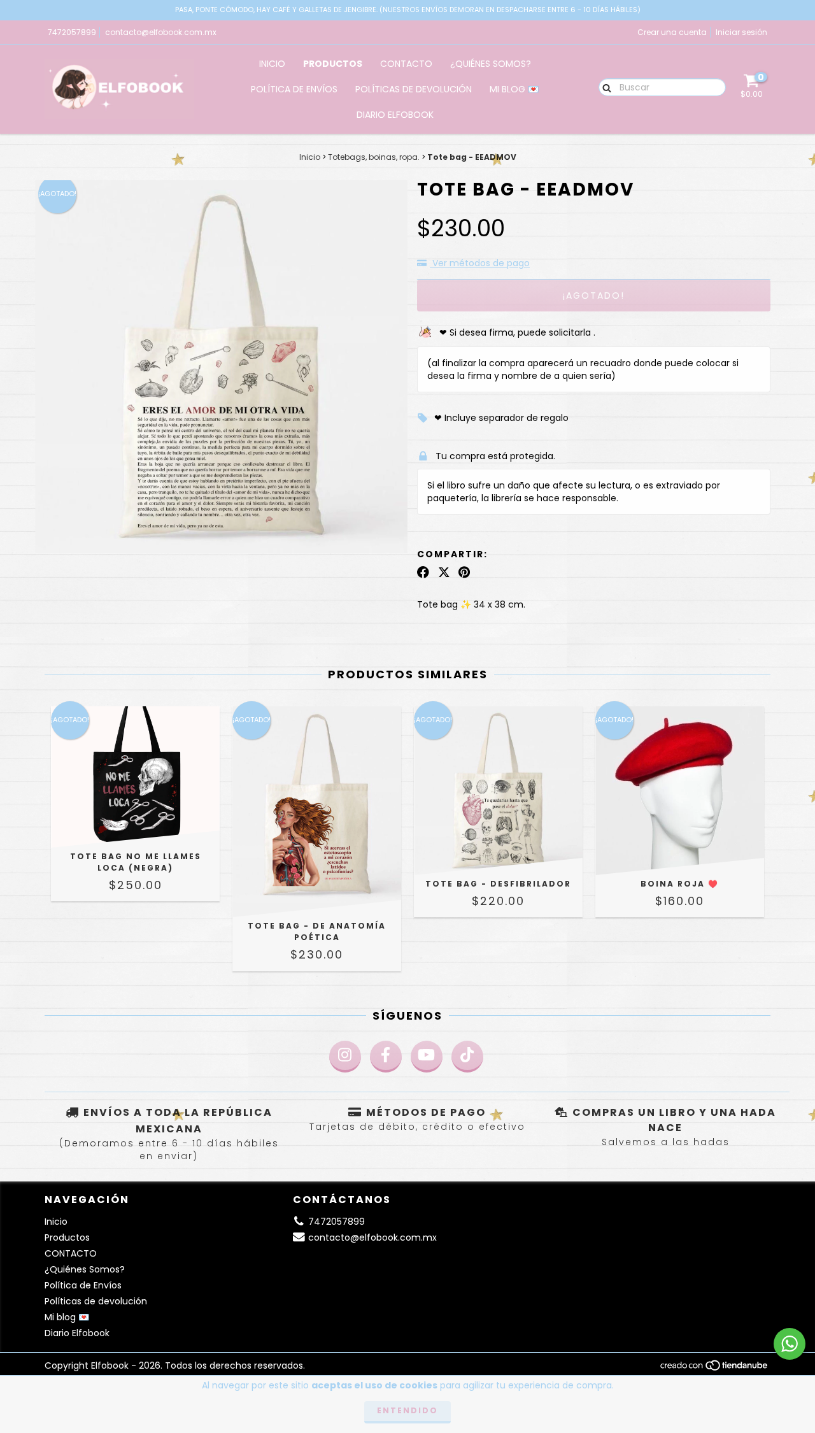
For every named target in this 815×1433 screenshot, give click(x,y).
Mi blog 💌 (514, 89)
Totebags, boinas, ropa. (374, 157)
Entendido (407, 1410)
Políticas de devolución (413, 89)
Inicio (272, 63)
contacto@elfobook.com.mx (160, 32)
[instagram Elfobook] (345, 1057)
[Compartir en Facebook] (423, 572)
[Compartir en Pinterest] (464, 572)
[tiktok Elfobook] (467, 1057)
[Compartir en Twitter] (444, 572)
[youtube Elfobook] (427, 1057)
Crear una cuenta (672, 32)
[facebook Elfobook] (386, 1057)
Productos (332, 63)
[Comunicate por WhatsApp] (789, 1344)
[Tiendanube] (714, 1368)
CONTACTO (406, 63)
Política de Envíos (294, 89)
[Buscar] (604, 87)
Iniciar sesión (741, 32)
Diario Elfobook (395, 114)
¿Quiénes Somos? (490, 63)
